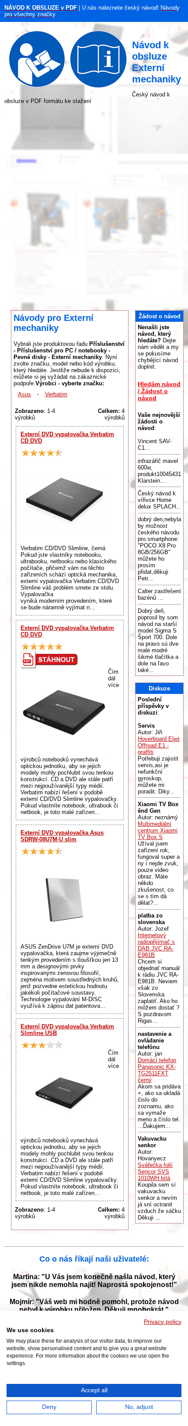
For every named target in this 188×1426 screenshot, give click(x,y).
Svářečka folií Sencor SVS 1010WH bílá (155, 1171)
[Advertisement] (94, 207)
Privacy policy (162, 1322)
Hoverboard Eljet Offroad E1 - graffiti (159, 745)
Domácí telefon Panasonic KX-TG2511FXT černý (157, 1070)
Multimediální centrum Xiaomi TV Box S (158, 830)
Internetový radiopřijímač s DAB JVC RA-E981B (156, 945)
